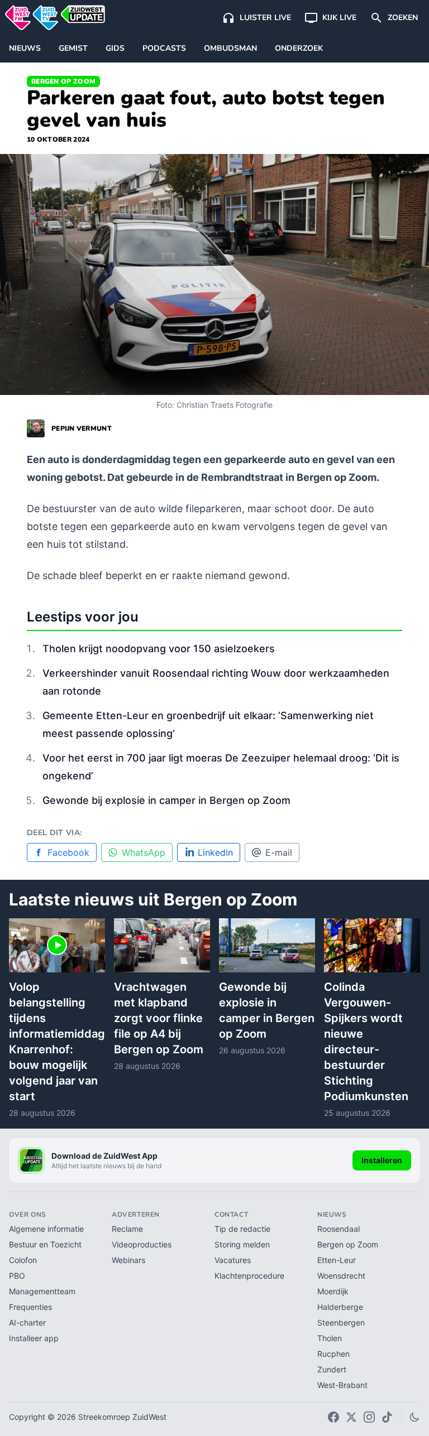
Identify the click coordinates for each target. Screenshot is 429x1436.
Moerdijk (333, 1291)
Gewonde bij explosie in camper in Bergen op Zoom (166, 800)
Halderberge (340, 1307)
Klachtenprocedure (249, 1275)
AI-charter (27, 1322)
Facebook (68, 852)
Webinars (128, 1260)
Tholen (329, 1338)
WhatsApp (143, 852)
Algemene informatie (46, 1228)
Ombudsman (230, 48)
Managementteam (42, 1291)
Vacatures (232, 1260)
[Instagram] (369, 1417)
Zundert (331, 1369)
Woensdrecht (341, 1275)
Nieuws (25, 48)
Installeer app (34, 1338)
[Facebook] (333, 1417)
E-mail (278, 852)
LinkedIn (215, 852)
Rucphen (333, 1353)
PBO (17, 1275)
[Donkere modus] (414, 1417)
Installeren (381, 1160)
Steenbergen (341, 1322)
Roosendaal (338, 1228)
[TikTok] (387, 1417)
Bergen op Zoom (63, 81)
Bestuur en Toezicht (45, 1244)
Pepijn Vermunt (81, 428)
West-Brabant (342, 1385)
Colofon (23, 1260)
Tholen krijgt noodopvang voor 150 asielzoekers (158, 648)
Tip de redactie (242, 1228)
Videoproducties (141, 1244)
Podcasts (164, 48)
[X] (351, 1417)
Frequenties (30, 1307)
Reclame (127, 1228)
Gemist (73, 48)
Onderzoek (299, 48)
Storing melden (242, 1244)
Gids (115, 48)
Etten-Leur (336, 1260)
